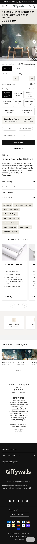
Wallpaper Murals (25, 227)
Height (21, 73)
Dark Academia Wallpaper (23, 205)
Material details (29, 89)
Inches (7, 69)
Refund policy (26, 536)
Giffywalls (16, 533)
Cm (18, 69)
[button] (2, 6)
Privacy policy (25, 533)
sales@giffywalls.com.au (18, 481)
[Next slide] (24, 305)
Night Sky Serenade (8, 362)
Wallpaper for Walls (9, 227)
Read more (6, 175)
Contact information (14, 536)
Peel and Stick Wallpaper (11, 218)
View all (18, 370)
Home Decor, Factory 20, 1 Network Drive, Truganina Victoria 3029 (16, 486)
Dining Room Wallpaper (10, 209)
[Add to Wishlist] (14, 351)
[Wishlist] (29, 6)
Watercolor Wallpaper (10, 232)
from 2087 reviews (18, 393)
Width (4, 73)
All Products (7, 205)
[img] (18, 389)
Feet (30, 69)
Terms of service (19, 539)
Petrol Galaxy (21, 362)
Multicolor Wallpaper (9, 214)
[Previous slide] (12, 305)
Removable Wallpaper (10, 223)
